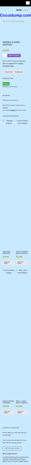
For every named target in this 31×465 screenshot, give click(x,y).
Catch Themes (24, 461)
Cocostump (6, 66)
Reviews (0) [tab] (18, 72)
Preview (6, 83)
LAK (8, 21)
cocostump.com (16, 459)
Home (4, 21)
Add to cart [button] (7, 262)
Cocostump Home (12, 448)
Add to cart (14, 55)
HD (21, 61)
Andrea (20, 63)
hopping (11, 63)
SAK (4, 63)
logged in (13, 110)
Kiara (12, 66)
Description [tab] (9, 72)
